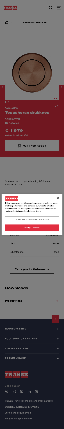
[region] (32, 214)
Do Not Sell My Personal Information (32, 220)
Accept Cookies (32, 228)
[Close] (58, 197)
